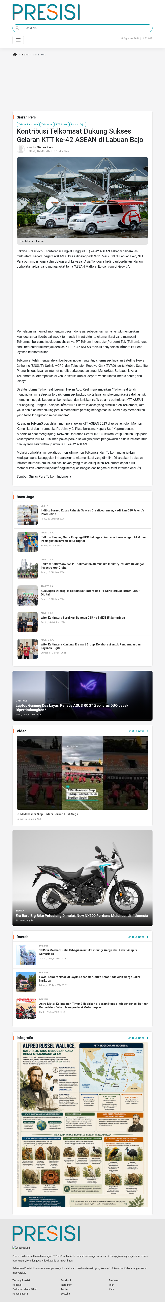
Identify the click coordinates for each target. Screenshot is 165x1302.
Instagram (66, 1284)
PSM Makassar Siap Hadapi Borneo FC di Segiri (48, 814)
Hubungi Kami (20, 1293)
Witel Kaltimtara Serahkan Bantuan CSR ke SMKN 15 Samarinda (83, 617)
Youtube (65, 1293)
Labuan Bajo (77, 124)
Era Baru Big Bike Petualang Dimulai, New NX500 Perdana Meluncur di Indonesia (82, 915)
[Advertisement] (82, 300)
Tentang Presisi (21, 1280)
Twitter (64, 1289)
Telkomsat (47, 124)
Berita (25, 54)
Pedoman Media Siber (24, 1289)
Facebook (66, 1280)
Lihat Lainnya (139, 731)
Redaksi (17, 1284)
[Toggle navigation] (18, 40)
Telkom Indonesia (28, 124)
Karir (111, 1289)
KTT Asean (62, 124)
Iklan (111, 1284)
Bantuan (114, 1280)
